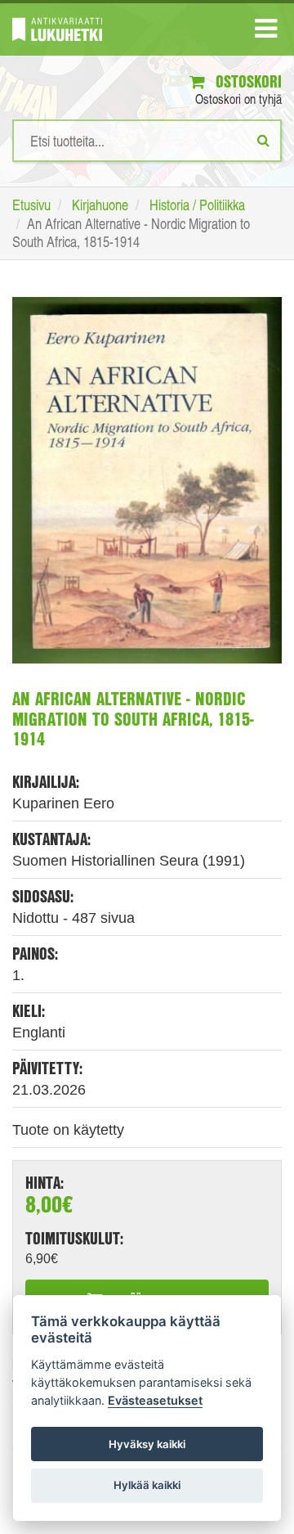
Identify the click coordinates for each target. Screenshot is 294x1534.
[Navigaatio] (266, 32)
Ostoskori (247, 81)
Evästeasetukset (155, 1400)
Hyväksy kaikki (147, 1444)
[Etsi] (263, 140)
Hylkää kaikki (147, 1484)
